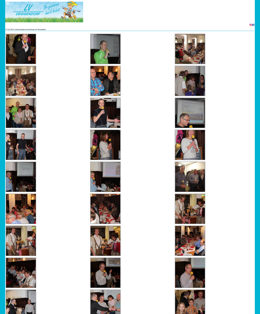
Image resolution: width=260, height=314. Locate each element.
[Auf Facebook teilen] (253, 25)
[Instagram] (251, 25)
